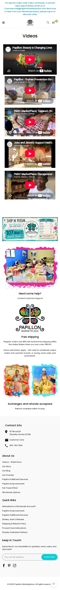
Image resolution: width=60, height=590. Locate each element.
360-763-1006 (15, 445)
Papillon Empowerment (13, 483)
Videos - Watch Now (12, 462)
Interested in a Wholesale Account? (19, 506)
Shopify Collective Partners (15, 532)
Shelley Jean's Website (13, 519)
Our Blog (6, 470)
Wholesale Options (11, 492)
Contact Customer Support (30, 298)
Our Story (6, 466)
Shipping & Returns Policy (14, 523)
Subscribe (49, 557)
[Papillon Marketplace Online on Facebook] (3, 566)
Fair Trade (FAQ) (10, 488)
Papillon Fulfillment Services (15, 479)
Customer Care (16, 439)
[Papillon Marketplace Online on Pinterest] (9, 566)
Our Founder (8, 475)
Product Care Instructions (14, 528)
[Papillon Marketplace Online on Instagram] (14, 566)
